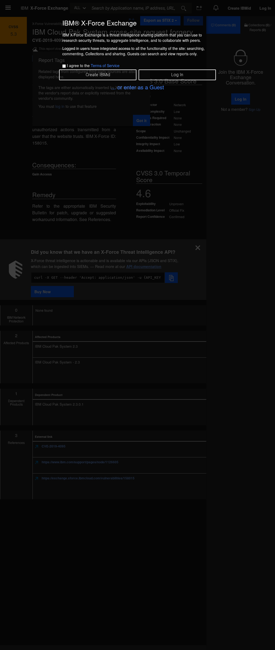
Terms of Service (105, 65)
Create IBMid (98, 74)
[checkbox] (64, 66)
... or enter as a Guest (137, 87)
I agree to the (93, 65)
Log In (177, 74)
